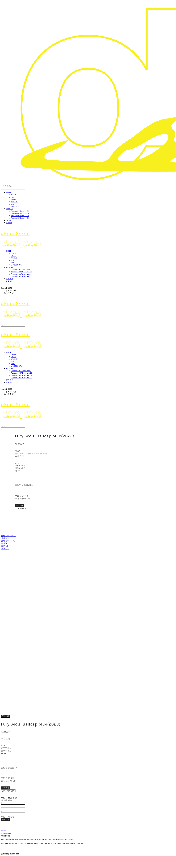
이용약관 (3, 831)
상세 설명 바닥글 (8, 541)
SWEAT (14, 199)
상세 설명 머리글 (8, 535)
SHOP (8, 192)
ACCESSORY (15, 206)
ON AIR (9, 222)
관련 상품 (5, 548)
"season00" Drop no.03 (20, 213)
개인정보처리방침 (6, 833)
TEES (13, 197)
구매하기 (5, 716)
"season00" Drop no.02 (20, 216)
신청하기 (5, 819)
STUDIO (9, 220)
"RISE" (13, 195)
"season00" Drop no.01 (20, 218)
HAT (13, 204)
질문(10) (5, 546)
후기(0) (4, 543)
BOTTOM (14, 202)
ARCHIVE (9, 209)
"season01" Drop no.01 (20, 211)
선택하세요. (20, 465)
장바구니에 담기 (8, 791)
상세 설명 (5, 538)
